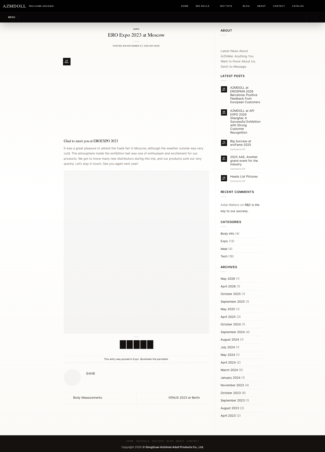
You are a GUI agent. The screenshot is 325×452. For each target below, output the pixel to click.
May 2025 (228, 309)
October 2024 (231, 324)
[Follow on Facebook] (309, 6)
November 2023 (232, 385)
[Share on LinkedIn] (150, 344)
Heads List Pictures (244, 176)
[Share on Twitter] (130, 344)
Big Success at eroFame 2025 (240, 143)
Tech (224, 256)
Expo (136, 29)
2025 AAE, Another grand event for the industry (244, 160)
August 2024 (230, 339)
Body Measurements (87, 397)
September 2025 (233, 301)
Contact (279, 6)
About (261, 6)
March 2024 (229, 370)
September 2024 (233, 332)
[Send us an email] (320, 6)
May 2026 (228, 278)
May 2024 (228, 355)
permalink (162, 359)
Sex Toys (226, 6)
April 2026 (228, 286)
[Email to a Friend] (137, 344)
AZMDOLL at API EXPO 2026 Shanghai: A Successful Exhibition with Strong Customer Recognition (245, 121)
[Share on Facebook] (123, 344)
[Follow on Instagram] (313, 6)
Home (184, 6)
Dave (157, 46)
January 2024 (230, 377)
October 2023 (231, 393)
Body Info (227, 233)
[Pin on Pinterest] (143, 344)
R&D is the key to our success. (240, 208)
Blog (246, 6)
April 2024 (228, 362)
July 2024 (228, 347)
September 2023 (233, 400)
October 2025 (231, 294)
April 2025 (228, 317)
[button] (9, 17)
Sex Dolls (203, 6)
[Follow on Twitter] (317, 6)
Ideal (224, 249)
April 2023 (228, 415)
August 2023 (230, 408)
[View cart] (320, 17)
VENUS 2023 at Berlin (184, 397)
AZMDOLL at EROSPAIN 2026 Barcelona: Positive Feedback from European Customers (245, 95)
